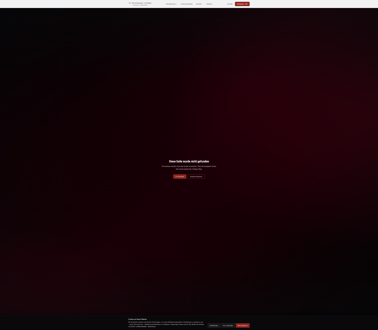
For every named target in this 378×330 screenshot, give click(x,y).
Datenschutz (152, 326)
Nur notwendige (228, 325)
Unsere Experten (187, 4)
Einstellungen (214, 325)
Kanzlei (198, 4)
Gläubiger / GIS (242, 4)
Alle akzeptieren (243, 325)
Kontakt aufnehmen (196, 177)
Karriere (209, 4)
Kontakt (230, 4)
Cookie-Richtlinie (141, 326)
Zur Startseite (180, 177)
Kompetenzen (171, 4)
